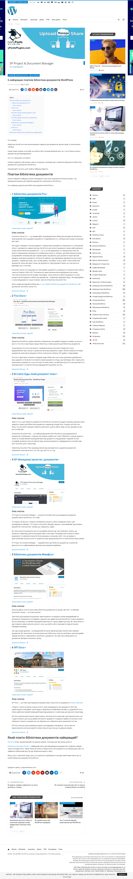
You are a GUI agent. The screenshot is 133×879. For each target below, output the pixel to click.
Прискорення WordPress (100, 307)
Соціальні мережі (98, 325)
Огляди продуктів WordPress (102, 296)
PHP (48, 20)
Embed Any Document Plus (17, 746)
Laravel (94, 220)
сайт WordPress (97, 322)
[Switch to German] (52, 2)
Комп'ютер (96, 278)
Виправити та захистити (100, 264)
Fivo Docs (19, 295)
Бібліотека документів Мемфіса (33, 554)
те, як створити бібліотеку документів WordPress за (59, 284)
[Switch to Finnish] (45, 2)
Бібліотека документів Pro (30, 194)
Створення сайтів (98, 329)
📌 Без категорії (98, 343)
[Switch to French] (48, 2)
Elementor (24, 20)
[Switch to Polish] (59, 2)
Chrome (15, 20)
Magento (95, 224)
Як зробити (35, 75)
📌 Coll (13, 803)
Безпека (95, 242)
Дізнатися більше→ (19, 291)
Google (94, 209)
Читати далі (67, 877)
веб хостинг (96, 253)
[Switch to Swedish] (69, 2)
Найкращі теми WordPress (101, 289)
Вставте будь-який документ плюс (35, 374)
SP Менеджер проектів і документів (36, 459)
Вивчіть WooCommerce (100, 260)
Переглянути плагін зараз (21, 228)
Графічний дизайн (98, 267)
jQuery (42, 20)
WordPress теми (98, 235)
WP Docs (19, 647)
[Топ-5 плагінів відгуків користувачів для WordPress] (71, 810)
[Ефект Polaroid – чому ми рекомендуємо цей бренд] (107, 51)
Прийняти (122, 874)
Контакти (32, 2)
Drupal (94, 202)
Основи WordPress (96, 74)
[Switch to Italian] (55, 2)
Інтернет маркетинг (99, 275)
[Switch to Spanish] (66, 2)
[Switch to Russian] (38, 2)
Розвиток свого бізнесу (100, 314)
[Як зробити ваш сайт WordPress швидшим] (46, 810)
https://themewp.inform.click (95, 857)
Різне (65, 20)
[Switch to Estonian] (42, 2)
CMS (93, 199)
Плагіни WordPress (98, 304)
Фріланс (95, 333)
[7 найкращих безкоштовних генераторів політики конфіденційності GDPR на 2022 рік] (107, 86)
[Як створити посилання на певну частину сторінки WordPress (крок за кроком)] (107, 153)
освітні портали (77, 703)
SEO (93, 231)
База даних (56, 20)
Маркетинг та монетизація (101, 282)
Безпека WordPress (99, 246)
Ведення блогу (40, 803)
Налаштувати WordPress (100, 293)
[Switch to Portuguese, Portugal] (62, 2)
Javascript (33, 20)
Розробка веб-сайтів (99, 318)
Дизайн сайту (97, 271)
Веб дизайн (96, 249)
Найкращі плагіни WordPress (22, 75)
